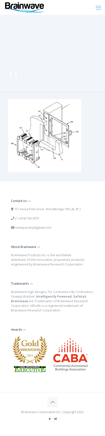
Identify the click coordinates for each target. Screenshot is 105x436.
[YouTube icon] (50, 418)
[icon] (55, 418)
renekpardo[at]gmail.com (33, 227)
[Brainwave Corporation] (24, 7)
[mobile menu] (98, 7)
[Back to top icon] (52, 402)
